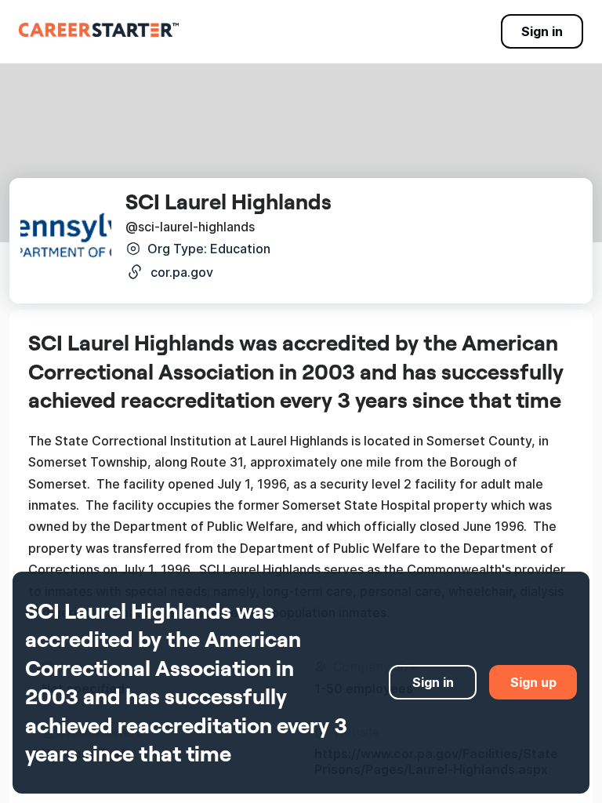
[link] (99, 29)
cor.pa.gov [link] (181, 272)
